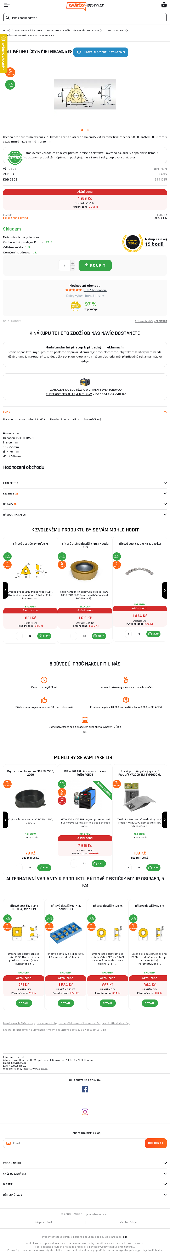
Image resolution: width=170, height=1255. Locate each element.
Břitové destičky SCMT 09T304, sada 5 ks (24, 907)
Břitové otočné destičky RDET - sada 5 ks (85, 545)
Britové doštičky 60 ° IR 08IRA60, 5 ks (83, 1029)
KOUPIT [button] (46, 636)
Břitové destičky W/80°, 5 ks (30, 544)
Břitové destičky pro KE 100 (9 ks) (140, 544)
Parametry (10, 483)
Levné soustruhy (47, 1023)
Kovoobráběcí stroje (28, 30)
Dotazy (10, 504)
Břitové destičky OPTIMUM (151, 321)
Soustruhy (54, 30)
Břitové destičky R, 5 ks (107, 906)
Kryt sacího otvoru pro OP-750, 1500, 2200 (30, 773)
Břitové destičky (119, 30)
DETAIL (24, 1003)
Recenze (10, 494)
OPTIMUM (160, 169)
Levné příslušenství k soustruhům (80, 1023)
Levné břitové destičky (116, 1023)
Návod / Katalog (14, 515)
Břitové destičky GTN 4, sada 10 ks (66, 907)
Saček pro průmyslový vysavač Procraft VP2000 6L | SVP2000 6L (139, 773)
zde (125, 1236)
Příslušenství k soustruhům (84, 30)
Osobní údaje (128, 1222)
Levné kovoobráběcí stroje (19, 1023)
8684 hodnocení (95, 290)
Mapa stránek (44, 1222)
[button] (44, 636)
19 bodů (154, 244)
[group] (30, 590)
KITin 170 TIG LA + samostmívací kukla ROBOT (85, 773)
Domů (7, 30)
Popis (6, 412)
